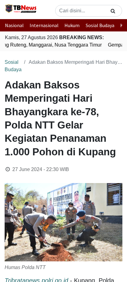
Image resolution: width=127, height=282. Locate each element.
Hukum (72, 25)
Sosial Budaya (100, 25)
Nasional (14, 25)
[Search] (113, 11)
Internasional (44, 25)
